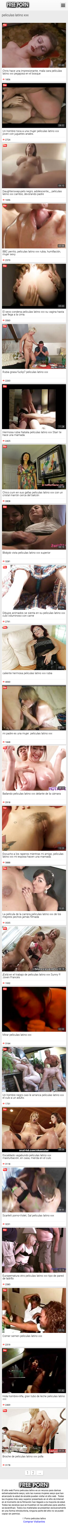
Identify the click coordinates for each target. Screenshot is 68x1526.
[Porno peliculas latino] (18, 5)
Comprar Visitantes (34, 1521)
